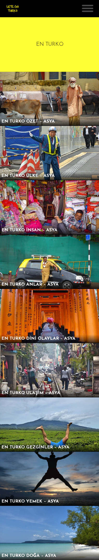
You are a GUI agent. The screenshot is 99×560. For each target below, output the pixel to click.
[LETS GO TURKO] (13, 10)
